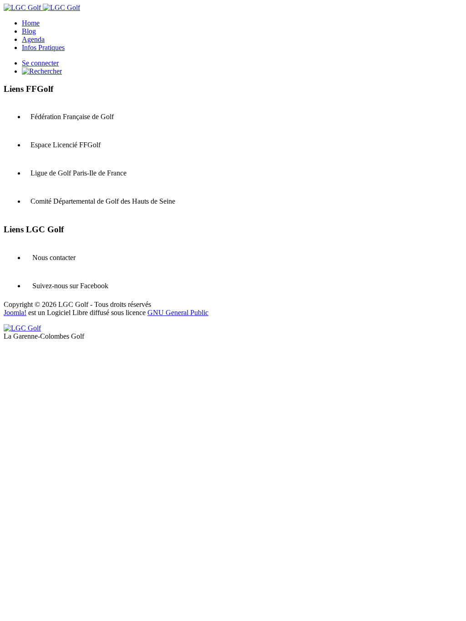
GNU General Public (177, 312)
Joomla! (15, 312)
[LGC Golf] (42, 7)
